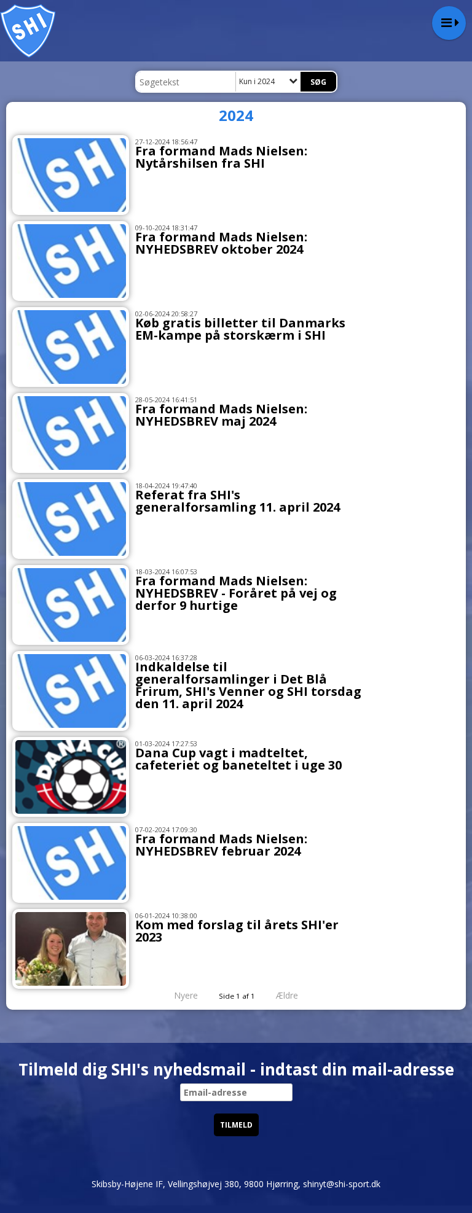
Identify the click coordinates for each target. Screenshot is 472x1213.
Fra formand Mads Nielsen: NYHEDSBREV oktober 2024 (221, 242)
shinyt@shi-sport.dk (341, 1184)
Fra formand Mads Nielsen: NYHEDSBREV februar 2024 (221, 844)
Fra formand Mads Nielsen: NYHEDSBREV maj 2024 (221, 414)
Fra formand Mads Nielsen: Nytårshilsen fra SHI (221, 156)
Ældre (288, 995)
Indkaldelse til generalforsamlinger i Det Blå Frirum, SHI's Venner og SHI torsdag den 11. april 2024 (248, 685)
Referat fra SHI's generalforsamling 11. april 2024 (237, 500)
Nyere (185, 995)
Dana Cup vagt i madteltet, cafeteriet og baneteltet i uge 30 (238, 758)
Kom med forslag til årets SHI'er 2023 (237, 930)
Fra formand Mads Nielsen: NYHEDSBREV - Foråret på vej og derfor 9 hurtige (236, 593)
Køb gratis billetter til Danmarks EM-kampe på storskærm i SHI (240, 328)
